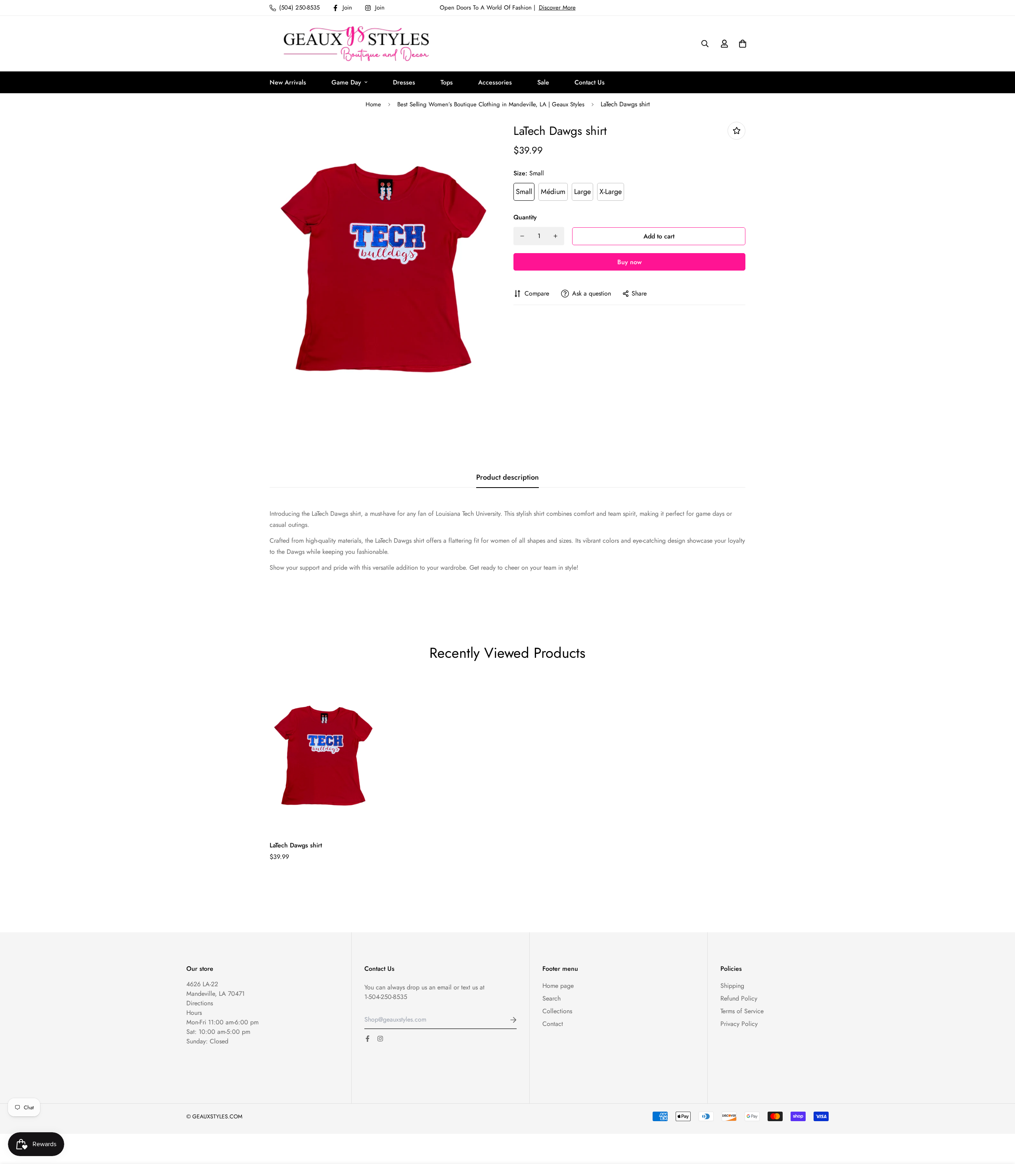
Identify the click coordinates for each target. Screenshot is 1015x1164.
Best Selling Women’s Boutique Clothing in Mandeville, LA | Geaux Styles (490, 104)
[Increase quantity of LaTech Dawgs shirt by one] (555, 236)
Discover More (557, 7)
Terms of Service (742, 1011)
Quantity (525, 217)
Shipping (732, 985)
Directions (199, 1003)
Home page (558, 985)
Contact (552, 1023)
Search (551, 998)
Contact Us (590, 82)
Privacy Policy (739, 1023)
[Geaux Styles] (359, 43)
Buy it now (629, 262)
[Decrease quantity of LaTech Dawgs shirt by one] (522, 236)
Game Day (346, 82)
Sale (543, 82)
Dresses (404, 82)
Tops (446, 82)
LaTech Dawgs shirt (296, 845)
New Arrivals (288, 82)
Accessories (495, 82)
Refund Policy (738, 998)
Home (373, 104)
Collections (557, 1011)
